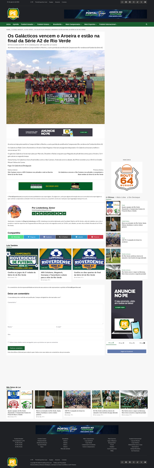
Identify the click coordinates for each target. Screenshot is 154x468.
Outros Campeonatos (89, 446)
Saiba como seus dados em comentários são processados (52, 352)
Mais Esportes (89, 24)
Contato (64, 2)
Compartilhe (45, 45)
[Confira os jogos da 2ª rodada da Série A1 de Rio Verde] (22, 259)
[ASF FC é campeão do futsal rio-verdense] (113, 240)
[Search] (146, 24)
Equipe (51, 2)
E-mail (58, 327)
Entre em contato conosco (38, 198)
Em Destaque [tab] (134, 197)
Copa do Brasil (89, 440)
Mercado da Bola (65, 448)
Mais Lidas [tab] (121, 197)
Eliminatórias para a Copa (135, 444)
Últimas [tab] (110, 197)
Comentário (12, 302)
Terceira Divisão (42, 444)
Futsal (123, 205)
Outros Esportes (112, 448)
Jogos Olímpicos (111, 440)
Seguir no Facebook (127, 351)
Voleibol (112, 446)
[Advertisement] (77, 371)
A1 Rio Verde (18, 442)
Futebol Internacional (107, 24)
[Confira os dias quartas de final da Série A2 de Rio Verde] (89, 259)
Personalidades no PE (19, 440)
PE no (110, 343)
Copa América (135, 442)
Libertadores (135, 446)
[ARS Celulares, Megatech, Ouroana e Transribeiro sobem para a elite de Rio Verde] (55, 259)
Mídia (112, 450)
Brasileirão (57, 24)
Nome (10, 327)
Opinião (16, 24)
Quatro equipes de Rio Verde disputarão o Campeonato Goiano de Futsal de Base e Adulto (133, 209)
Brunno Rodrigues (45, 464)
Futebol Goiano (43, 24)
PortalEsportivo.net (46, 462)
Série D (65, 446)
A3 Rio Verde (18, 446)
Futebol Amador (27, 24)
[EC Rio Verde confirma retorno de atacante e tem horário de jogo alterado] (113, 256)
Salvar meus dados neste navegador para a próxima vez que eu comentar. (34, 342)
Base (42, 446)
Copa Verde (88, 442)
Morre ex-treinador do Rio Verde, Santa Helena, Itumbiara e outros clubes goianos (134, 225)
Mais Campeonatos (73, 24)
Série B (65, 442)
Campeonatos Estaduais (88, 444)
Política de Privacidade (59, 462)
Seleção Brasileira (135, 448)
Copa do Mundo (135, 440)
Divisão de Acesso (126, 254)
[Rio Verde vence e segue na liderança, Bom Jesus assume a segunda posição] (113, 272)
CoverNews (64, 464)
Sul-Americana (135, 450)
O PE (31, 2)
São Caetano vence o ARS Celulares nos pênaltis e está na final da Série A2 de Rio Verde (30, 172)
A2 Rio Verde (11, 267)
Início (8, 24)
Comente (54, 45)
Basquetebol (111, 442)
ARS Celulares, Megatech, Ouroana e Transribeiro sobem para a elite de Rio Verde (54, 274)
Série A (65, 440)
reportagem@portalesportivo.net (77, 198)
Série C (65, 444)
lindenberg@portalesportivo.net (41, 210)
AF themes (73, 464)
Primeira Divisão (42, 440)
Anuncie (57, 2)
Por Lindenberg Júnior (33, 45)
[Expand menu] (34, 24)
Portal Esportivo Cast (41, 2)
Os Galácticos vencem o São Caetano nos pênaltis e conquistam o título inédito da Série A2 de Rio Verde (80, 172)
